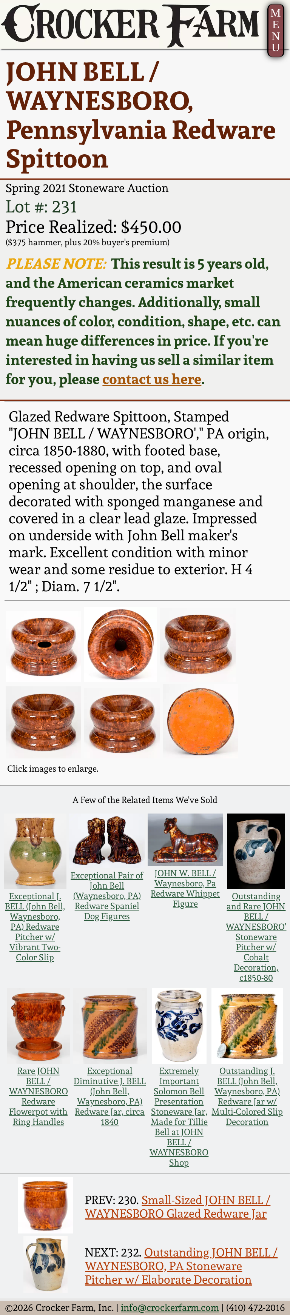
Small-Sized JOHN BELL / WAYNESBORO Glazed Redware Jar (177, 1206)
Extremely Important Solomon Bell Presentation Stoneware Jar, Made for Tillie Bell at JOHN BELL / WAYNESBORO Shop (179, 1116)
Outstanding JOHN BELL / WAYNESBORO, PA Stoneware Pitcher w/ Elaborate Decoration (181, 1266)
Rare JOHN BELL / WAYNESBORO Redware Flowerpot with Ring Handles (38, 1096)
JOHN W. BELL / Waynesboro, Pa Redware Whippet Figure (185, 888)
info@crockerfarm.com (170, 1307)
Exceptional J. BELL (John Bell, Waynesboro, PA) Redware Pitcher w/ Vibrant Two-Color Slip (35, 926)
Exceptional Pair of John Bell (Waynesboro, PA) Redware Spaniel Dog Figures (107, 895)
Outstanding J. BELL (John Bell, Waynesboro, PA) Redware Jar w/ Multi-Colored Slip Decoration (247, 1096)
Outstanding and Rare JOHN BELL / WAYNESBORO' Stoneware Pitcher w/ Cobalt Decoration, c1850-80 (256, 937)
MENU (275, 30)
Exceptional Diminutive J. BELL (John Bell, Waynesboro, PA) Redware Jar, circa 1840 (110, 1096)
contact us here (151, 378)
